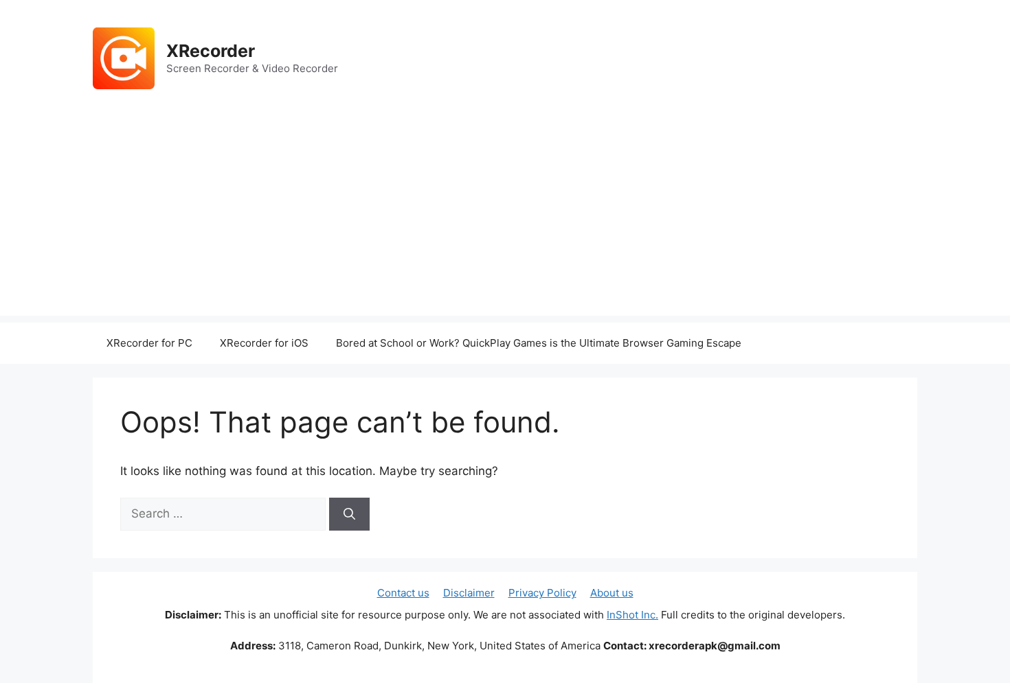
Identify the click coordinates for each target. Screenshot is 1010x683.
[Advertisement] (505, 220)
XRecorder (210, 50)
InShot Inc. (632, 614)
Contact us (403, 592)
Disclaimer (469, 592)
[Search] (349, 514)
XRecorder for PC (149, 342)
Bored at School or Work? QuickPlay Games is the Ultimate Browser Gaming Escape (538, 342)
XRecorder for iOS (264, 342)
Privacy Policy (542, 592)
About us (611, 592)
